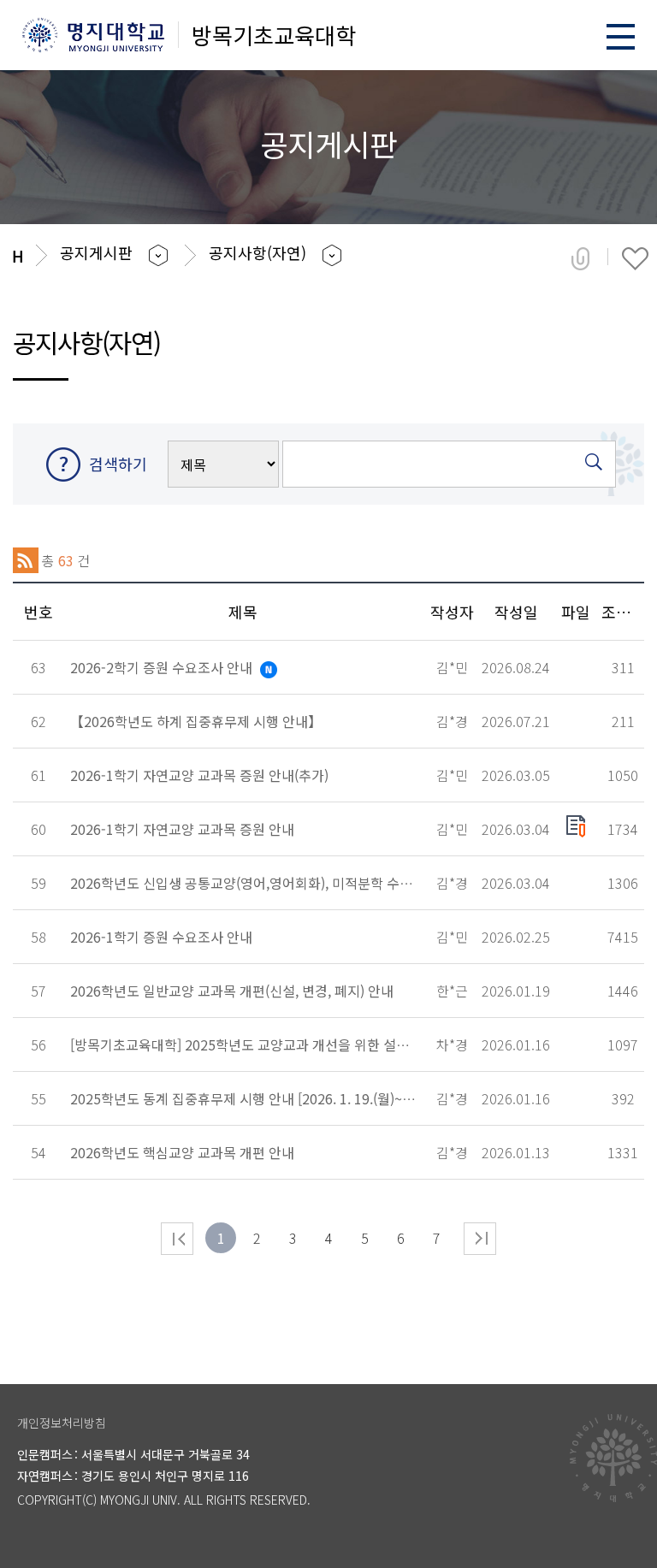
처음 (177, 1238)
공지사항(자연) (257, 252)
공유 (580, 258)
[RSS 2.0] (25, 560)
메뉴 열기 (620, 36)
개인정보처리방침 (61, 1422)
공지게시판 (96, 252)
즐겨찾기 (635, 258)
